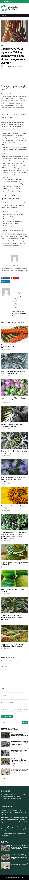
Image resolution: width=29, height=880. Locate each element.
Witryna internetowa (7, 702)
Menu (4, 15)
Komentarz (4, 666)
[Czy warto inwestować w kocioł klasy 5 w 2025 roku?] (5, 751)
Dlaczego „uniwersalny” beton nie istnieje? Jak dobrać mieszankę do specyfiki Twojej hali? (19, 743)
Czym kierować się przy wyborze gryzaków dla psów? (11, 346)
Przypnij (16, 278)
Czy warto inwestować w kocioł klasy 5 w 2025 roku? (19, 751)
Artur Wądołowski (10, 66)
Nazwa (3, 688)
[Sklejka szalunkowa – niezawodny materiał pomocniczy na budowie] (5, 769)
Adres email (4, 695)
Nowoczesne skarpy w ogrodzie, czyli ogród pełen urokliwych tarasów (13, 645)
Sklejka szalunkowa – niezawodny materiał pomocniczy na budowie (19, 769)
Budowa (4, 842)
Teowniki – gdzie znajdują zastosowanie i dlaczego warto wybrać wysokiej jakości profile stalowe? (19, 761)
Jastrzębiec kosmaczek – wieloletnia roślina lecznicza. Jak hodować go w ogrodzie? (13, 479)
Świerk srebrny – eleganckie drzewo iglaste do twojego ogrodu (13, 372)
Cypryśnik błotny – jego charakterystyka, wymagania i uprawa (14, 452)
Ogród (2, 45)
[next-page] (4, 778)
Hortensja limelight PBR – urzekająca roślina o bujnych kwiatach (13, 399)
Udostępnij (6, 278)
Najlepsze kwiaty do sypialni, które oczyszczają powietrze (12, 425)
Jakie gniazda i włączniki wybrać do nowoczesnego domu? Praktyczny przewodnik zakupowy (19, 734)
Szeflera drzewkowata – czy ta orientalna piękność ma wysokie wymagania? (11, 617)
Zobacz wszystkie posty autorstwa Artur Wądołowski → (19, 313)
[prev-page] (2, 778)
